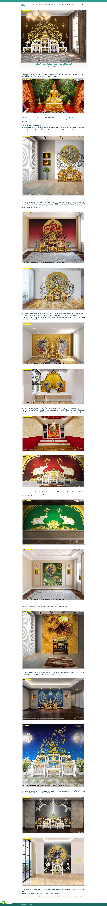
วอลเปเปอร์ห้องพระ (57, 896)
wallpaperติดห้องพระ (39, 896)
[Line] (3, 902)
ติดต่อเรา (82, 4)
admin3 (45, 66)
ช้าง (48, 66)
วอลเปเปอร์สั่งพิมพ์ (48, 896)
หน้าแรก (35, 4)
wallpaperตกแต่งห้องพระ (29, 896)
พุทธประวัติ (50, 4)
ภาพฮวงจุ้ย (40, 4)
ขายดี (55, 4)
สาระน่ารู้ (77, 4)
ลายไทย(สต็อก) (67, 4)
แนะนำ (60, 4)
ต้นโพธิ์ (45, 4)
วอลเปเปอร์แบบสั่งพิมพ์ (67, 896)
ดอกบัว (51, 66)
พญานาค (58, 66)
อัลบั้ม (73, 4)
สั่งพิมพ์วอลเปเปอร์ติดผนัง (78, 896)
